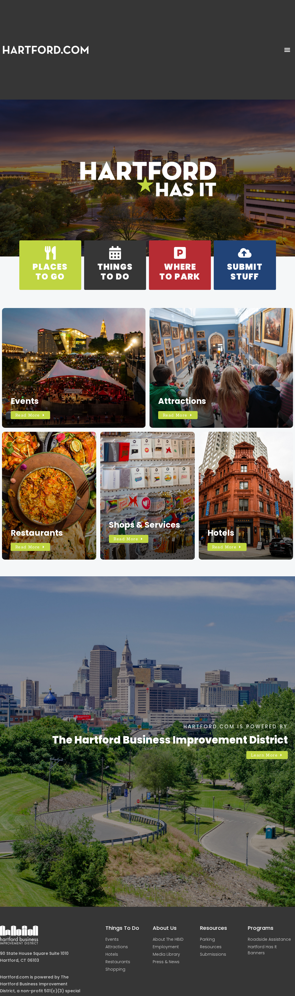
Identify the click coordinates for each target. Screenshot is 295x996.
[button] (287, 50)
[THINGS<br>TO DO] (115, 253)
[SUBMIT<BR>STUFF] (244, 253)
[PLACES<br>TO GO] (50, 253)
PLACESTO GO (50, 272)
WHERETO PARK (180, 272)
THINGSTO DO (115, 272)
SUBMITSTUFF (245, 272)
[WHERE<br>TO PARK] (180, 253)
